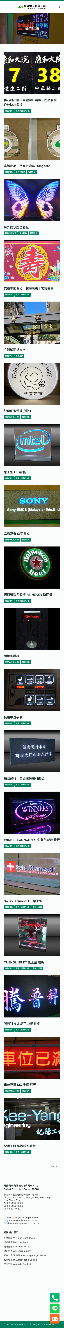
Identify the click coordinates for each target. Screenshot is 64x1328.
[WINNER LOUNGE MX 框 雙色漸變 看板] (32, 813)
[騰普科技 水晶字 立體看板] (32, 996)
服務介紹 (32, 172)
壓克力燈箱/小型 (23, 111)
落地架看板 (11, 656)
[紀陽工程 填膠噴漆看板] (32, 1119)
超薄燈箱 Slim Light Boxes (17, 1246)
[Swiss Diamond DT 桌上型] (32, 874)
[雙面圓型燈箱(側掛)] (32, 384)
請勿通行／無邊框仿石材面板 (24, 778)
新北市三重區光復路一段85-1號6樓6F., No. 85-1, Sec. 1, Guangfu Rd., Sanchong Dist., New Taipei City (30, 1197)
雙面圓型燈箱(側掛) (17, 411)
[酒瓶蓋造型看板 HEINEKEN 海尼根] (32, 567)
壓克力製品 (20, 172)
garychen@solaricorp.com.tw (22, 1220)
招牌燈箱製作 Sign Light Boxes (19, 1238)
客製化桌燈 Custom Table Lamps (20, 1259)
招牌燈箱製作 (10, 233)
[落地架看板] (32, 629)
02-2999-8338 (15, 1203)
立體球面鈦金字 (15, 350)
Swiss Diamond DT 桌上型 (23, 901)
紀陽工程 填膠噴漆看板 (20, 1146)
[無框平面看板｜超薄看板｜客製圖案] (32, 261)
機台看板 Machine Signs (16, 1242)
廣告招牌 (9, 111)
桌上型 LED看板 (15, 472)
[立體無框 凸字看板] (32, 506)
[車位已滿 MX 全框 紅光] (32, 1058)
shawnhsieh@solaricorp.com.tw (23, 1223)
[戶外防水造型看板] (32, 200)
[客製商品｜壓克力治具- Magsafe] (32, 139)
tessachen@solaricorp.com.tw (22, 1217)
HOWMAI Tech (50, 1324)
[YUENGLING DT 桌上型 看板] (32, 935)
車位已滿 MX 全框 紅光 (20, 1085)
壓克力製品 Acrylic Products (18, 1264)
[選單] (5, 7)
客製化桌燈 (37, 907)
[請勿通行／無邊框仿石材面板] (32, 751)
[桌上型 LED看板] (32, 445)
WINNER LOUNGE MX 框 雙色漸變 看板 (32, 840)
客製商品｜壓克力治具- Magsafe (27, 166)
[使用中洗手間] (32, 690)
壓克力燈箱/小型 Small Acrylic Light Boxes (25, 1255)
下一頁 (52, 1167)
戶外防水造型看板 (16, 227)
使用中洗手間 (13, 717)
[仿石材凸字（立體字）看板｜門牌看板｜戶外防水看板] (32, 73)
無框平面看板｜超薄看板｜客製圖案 (29, 288)
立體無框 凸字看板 (17, 533)
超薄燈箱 (33, 233)
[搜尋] (59, 7)
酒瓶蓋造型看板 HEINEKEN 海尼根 (28, 595)
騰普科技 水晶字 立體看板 (22, 1024)
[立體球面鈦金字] (32, 323)
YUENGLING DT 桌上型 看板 (24, 962)
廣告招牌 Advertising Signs (17, 1251)
